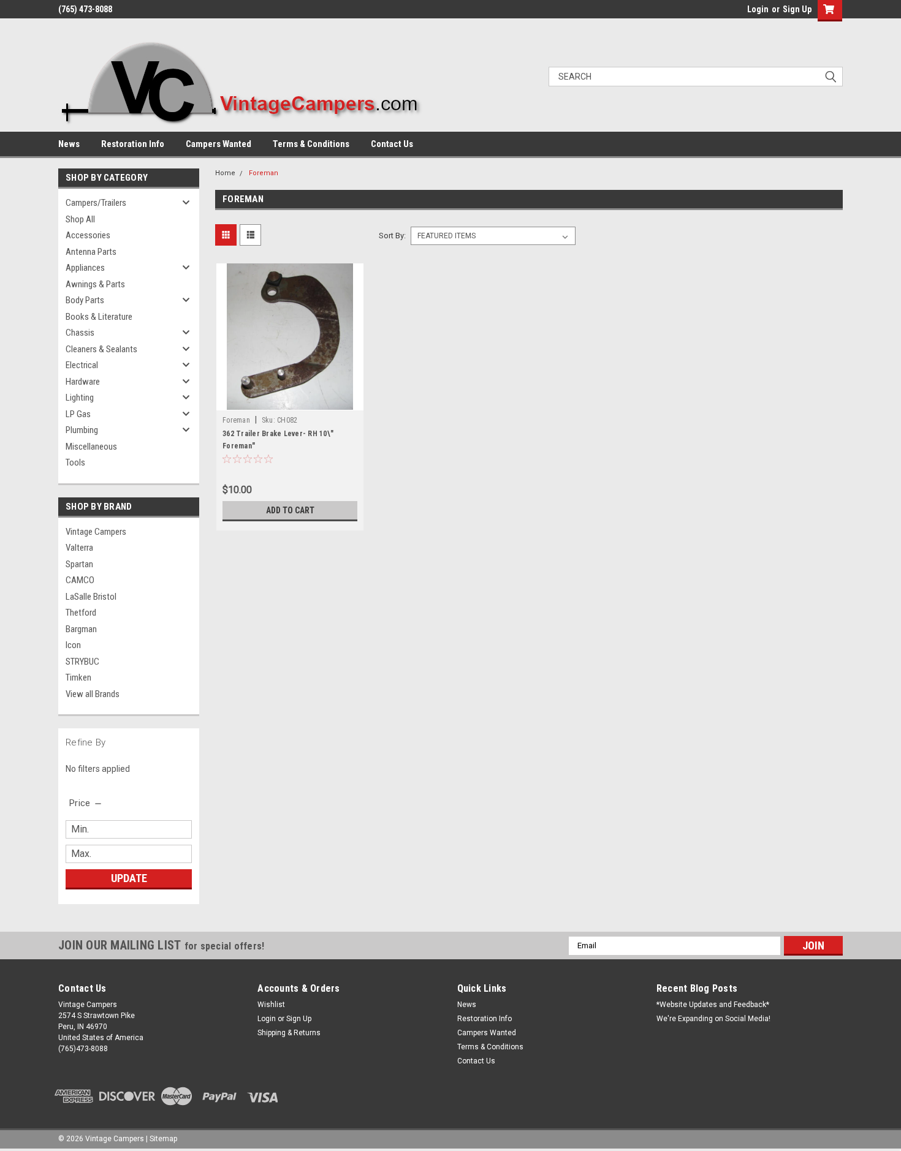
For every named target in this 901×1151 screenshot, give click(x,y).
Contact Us (392, 143)
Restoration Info (132, 143)
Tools (75, 462)
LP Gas (78, 414)
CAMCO (80, 580)
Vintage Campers (96, 531)
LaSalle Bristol (91, 596)
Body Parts (85, 300)
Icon (73, 645)
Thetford (81, 612)
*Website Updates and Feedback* (712, 1004)
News (69, 143)
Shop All (80, 219)
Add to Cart (290, 510)
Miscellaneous (91, 446)
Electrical (82, 365)
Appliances (85, 267)
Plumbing (82, 430)
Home (225, 173)
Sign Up (797, 9)
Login (758, 9)
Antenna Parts (91, 251)
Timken (78, 677)
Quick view (290, 401)
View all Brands (93, 694)
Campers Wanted (218, 143)
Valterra (79, 547)
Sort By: (392, 235)
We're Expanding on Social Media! (713, 1018)
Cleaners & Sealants (101, 349)
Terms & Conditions (311, 143)
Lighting (80, 397)
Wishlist (271, 1004)
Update (129, 878)
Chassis (80, 332)
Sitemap (163, 1138)
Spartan (79, 564)
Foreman (263, 173)
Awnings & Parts (95, 284)
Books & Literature (99, 316)
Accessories (88, 235)
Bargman (81, 629)
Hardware (83, 381)
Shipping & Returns (289, 1032)
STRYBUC (82, 661)
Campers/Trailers (96, 202)
